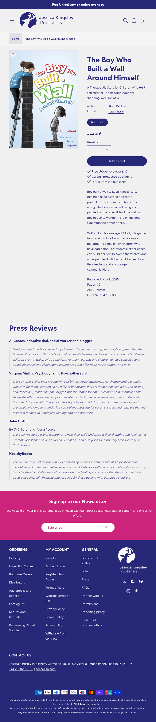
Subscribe (55, 527)
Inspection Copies (21, 566)
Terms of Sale (54, 587)
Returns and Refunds (17, 614)
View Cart (52, 558)
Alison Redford (117, 106)
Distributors (17, 582)
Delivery (14, 558)
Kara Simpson (116, 111)
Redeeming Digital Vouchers (22, 627)
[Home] (46, 20)
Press (85, 579)
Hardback (97, 122)
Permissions (90, 604)
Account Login (55, 566)
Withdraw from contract (55, 636)
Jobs (85, 571)
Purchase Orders (20, 574)
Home (15, 38)
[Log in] (134, 20)
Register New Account (54, 576)
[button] (12, 20)
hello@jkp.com (46, 669)
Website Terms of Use (57, 598)
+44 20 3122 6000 (21, 669)
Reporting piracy (93, 612)
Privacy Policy (54, 608)
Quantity (92, 142)
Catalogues (17, 604)
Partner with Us (92, 595)
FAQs (85, 587)
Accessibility (53, 625)
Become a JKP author (91, 560)
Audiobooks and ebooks (20, 593)
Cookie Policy (54, 617)
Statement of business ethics (92, 622)
